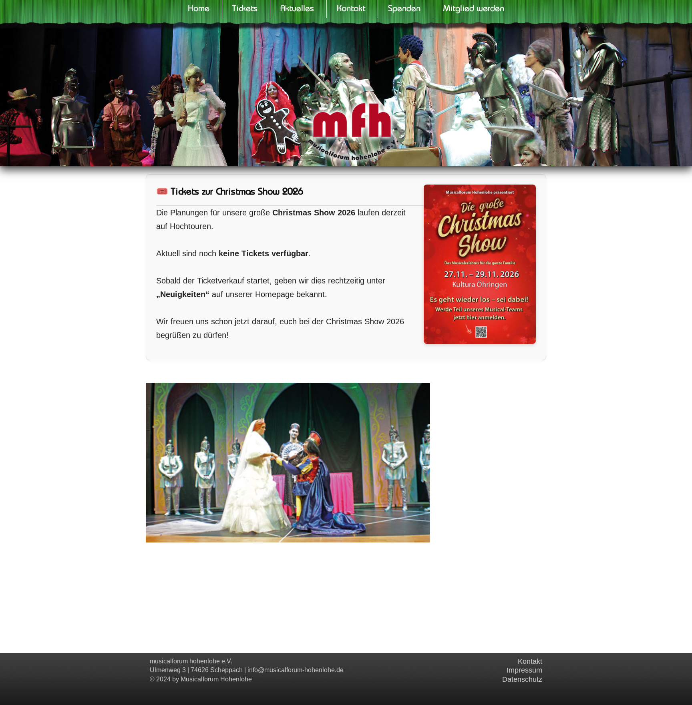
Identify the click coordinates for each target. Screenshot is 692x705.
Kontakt (530, 661)
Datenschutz (522, 679)
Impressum (524, 670)
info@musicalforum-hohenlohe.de (295, 670)
